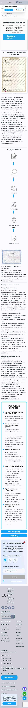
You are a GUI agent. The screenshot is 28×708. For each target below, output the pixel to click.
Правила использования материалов (9, 690)
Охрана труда (4, 632)
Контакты (18, 640)
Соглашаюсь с (13, 581)
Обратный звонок (9, 677)
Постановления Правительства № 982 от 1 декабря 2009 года (13, 319)
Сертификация (5, 629)
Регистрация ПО (5, 638)
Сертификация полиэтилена (9, 288)
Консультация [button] (14, 536)
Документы (19, 638)
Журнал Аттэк (19, 643)
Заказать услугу (11, 37)
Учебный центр (5, 624)
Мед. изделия (4, 627)
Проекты (18, 635)
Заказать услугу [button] (14, 532)
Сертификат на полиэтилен (9, 290)
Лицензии (18, 629)
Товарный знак (20, 646)
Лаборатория (4, 635)
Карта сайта (4, 693)
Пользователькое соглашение (8, 686)
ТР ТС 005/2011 (5, 325)
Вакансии (18, 632)
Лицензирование (5, 640)
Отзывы (18, 627)
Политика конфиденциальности (8, 683)
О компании (19, 624)
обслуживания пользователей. (9, 700)
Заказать (14, 577)
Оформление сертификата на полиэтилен (13, 292)
